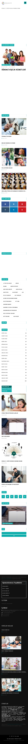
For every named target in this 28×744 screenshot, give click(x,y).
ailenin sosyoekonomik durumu (10, 298)
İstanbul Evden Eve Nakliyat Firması (15, 724)
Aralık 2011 (5, 352)
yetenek (3, 719)
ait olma (17, 301)
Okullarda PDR (20, 712)
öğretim (3, 721)
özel (14, 720)
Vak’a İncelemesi (6, 436)
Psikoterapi (19, 714)
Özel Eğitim (10, 719)
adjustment (15, 292)
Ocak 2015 (4, 338)
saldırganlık (20, 717)
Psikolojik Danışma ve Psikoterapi (10, 484)
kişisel (13, 710)
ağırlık (17, 283)
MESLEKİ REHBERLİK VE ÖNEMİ (8, 143)
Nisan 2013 (5, 344)
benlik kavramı (21, 706)
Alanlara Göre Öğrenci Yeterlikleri (10, 693)
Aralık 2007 (5, 378)
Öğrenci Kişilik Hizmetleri (14, 70)
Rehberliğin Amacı (13, 717)
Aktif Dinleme (6, 316)
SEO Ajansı (16, 741)
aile (23, 292)
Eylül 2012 (4, 347)
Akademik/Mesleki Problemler (10, 310)
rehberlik (6, 716)
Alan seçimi (16, 316)
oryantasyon (5, 713)
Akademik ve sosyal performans (10, 307)
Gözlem (22, 708)
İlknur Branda (5, 595)
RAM (24, 714)
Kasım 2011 (5, 355)
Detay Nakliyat (5, 590)
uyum (24, 718)
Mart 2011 (4, 366)
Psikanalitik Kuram (6, 136)
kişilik (9, 710)
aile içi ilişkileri (7, 295)
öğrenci (20, 720)
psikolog (10, 713)
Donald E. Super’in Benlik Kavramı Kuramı (11, 8)
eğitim (10, 708)
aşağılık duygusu (14, 286)
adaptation (5, 292)
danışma (20, 707)
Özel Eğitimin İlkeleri (7, 167)
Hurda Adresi (5, 586)
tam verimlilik (19, 718)
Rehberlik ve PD (5, 64)
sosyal (14, 718)
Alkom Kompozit (6, 593)
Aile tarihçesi (18, 295)
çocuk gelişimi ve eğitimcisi (7, 720)
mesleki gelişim (6, 712)
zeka (6, 719)
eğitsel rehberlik (16, 708)
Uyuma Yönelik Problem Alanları (10, 413)
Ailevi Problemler (7, 301)
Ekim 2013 (4, 341)
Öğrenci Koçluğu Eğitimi (7, 578)
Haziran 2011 (5, 361)
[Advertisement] (14, 25)
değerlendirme (4, 708)
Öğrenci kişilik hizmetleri (19, 719)
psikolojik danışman (12, 714)
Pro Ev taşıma (5, 588)
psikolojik (15, 713)
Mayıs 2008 (4, 375)
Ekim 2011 (4, 358)
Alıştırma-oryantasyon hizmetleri (10, 706)
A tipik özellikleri (7, 283)
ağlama (5, 286)
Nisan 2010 (5, 372)
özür (17, 720)
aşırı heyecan (19, 289)
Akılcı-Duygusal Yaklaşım (8, 313)
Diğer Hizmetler (5, 629)
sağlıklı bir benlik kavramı (7, 718)
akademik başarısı (7, 304)
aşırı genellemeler (7, 289)
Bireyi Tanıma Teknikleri (7, 523)
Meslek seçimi (13, 712)
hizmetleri (13, 710)
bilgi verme (4, 707)
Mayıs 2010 (4, 369)
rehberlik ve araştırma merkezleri (18, 716)
